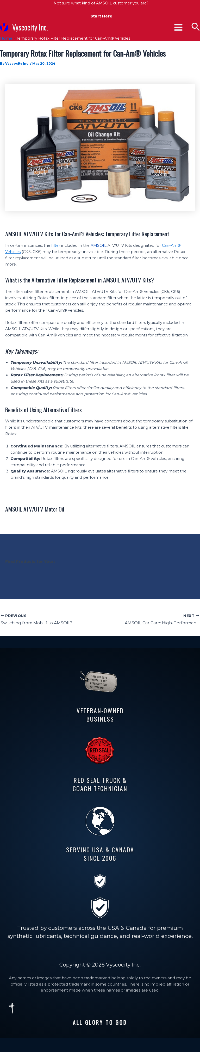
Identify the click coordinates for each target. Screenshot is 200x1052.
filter (55, 245)
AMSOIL (99, 245)
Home (6, 38)
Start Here (101, 16)
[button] (195, 27)
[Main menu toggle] (178, 27)
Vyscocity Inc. (30, 27)
